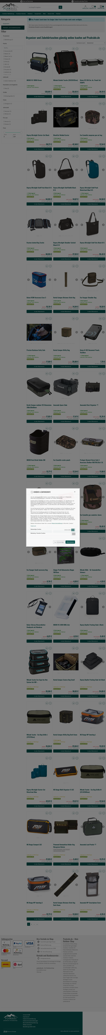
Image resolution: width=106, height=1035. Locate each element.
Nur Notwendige (59, 542)
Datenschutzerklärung (57, 523)
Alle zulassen (70, 542)
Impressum (33, 526)
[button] (73, 530)
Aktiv (73, 530)
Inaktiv (74, 534)
